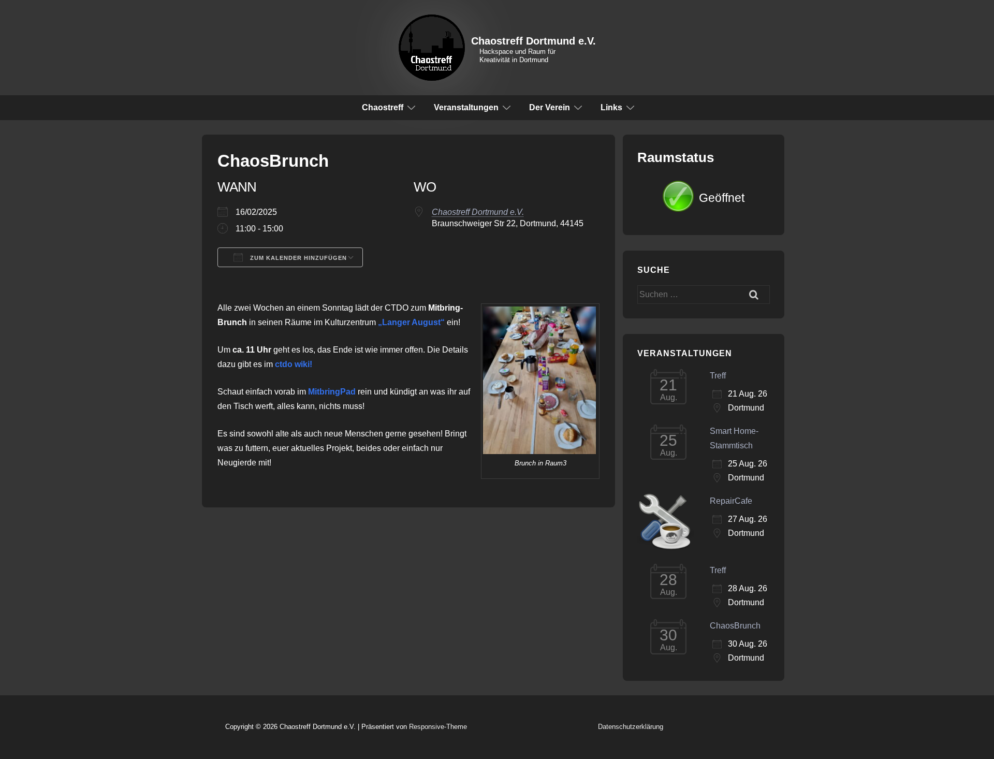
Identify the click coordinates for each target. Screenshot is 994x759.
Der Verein (549, 107)
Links (611, 107)
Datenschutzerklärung (630, 727)
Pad (348, 391)
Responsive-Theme (438, 727)
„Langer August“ (411, 322)
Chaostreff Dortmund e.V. (533, 41)
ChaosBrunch (735, 625)
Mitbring (324, 391)
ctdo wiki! (293, 364)
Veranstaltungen (466, 107)
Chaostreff (382, 107)
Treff (718, 375)
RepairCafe (731, 501)
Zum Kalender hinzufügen (297, 258)
